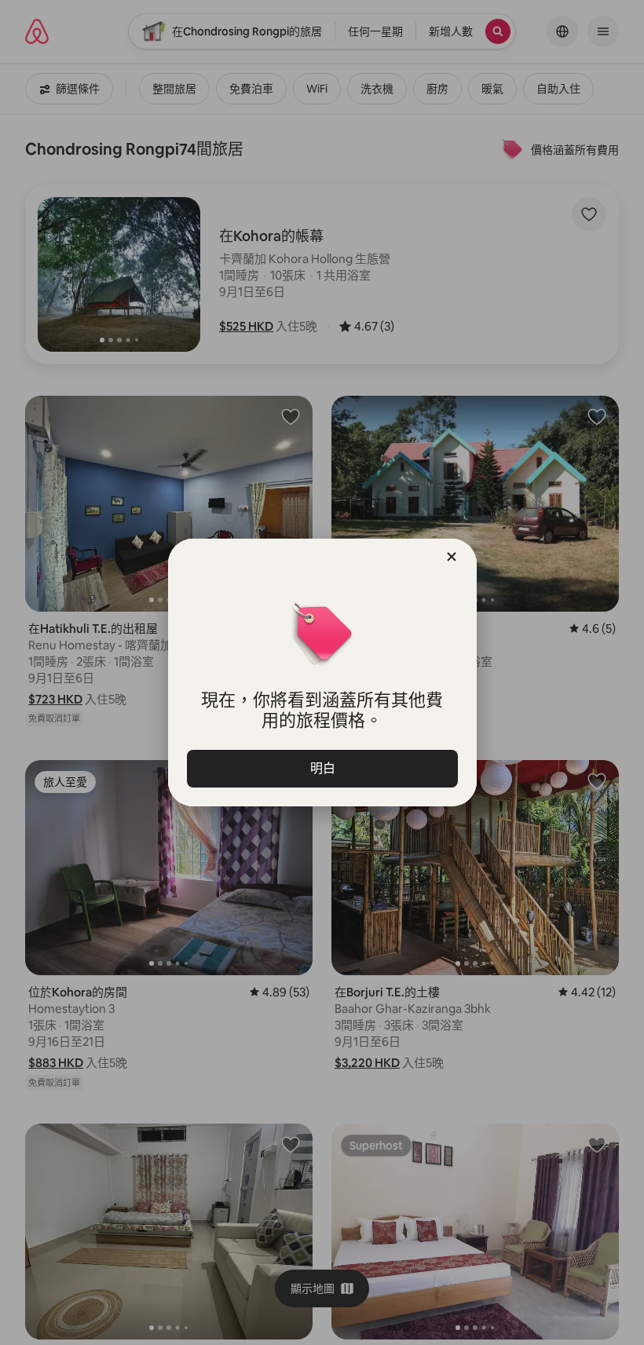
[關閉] (451, 556)
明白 (322, 768)
